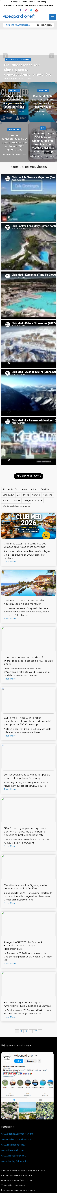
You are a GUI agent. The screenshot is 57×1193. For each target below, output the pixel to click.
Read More (10, 561)
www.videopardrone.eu (13, 1156)
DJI (42, 128)
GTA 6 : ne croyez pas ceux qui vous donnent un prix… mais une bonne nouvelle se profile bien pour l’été (25, 831)
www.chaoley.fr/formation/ (15, 1161)
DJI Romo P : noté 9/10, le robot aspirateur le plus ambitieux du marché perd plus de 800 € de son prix (43, 142)
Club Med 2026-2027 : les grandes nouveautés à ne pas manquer (43, 101)
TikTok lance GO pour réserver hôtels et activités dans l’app (27, 69)
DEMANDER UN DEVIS (28, 476)
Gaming (36, 495)
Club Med (45, 489)
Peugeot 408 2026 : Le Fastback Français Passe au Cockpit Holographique (23, 945)
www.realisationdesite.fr (13, 1145)
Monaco (6, 500)
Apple (24, 2)
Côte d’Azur (8, 495)
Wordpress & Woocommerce (16, 506)
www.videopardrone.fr (13, 1150)
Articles (14, 91)
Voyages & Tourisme (13, 5)
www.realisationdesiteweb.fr (16, 1139)
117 (35, 1031)
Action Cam (13, 489)
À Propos (15, 2)
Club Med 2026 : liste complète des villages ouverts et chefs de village (14, 101)
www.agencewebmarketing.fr (17, 1134)
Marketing (41, 2)
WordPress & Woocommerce (39, 5)
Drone (32, 2)
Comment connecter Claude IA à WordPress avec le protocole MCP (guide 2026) (14, 142)
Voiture (17, 500)
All (4, 489)
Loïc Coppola (11, 78)
